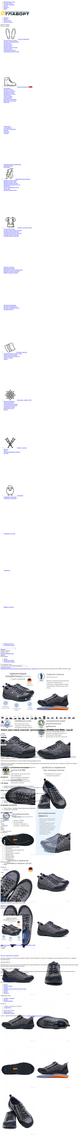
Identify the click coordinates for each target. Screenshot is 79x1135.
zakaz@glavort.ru (8, 1011)
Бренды (6, 19)
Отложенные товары (9, 661)
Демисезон (8, 875)
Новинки (6, 17)
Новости (6, 990)
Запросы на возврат (9, 660)
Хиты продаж (7, 20)
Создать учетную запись (10, 979)
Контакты (6, 7)
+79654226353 (7, 1007)
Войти (5, 8)
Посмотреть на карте (9, 1013)
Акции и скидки (8, 22)
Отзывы (6, 987)
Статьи (5, 991)
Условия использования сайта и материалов (37, 1015)
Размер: (3, 740)
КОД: (2, 726)
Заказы (5, 659)
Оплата (6, 6)
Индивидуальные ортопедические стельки (15, 988)
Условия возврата (8, 1001)
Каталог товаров (8, 986)
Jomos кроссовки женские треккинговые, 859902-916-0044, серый (18, 945)
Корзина (3, 653)
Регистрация (7, 667)
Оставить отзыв (8, 3)
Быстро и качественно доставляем (10, 955)
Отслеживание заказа (6, 665)
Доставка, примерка (9, 4)
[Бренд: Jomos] (4, 739)
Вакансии (6, 993)
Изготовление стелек (9, 2)
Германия (4, 825)
